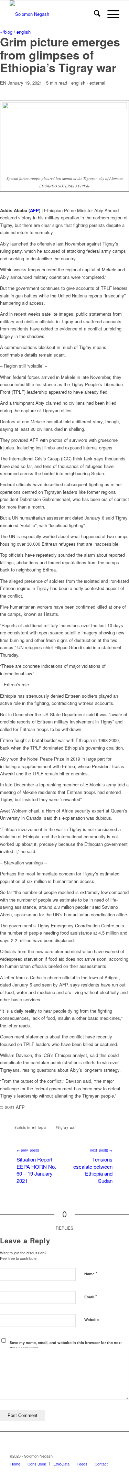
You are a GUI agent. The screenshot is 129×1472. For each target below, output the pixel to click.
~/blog (6, 32)
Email (90, 1296)
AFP (34, 210)
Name (90, 1273)
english (24, 32)
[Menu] (109, 14)
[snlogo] (53, 14)
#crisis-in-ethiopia (30, 1127)
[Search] (93, 14)
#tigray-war (66, 1127)
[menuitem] (93, 14)
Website (91, 1319)
